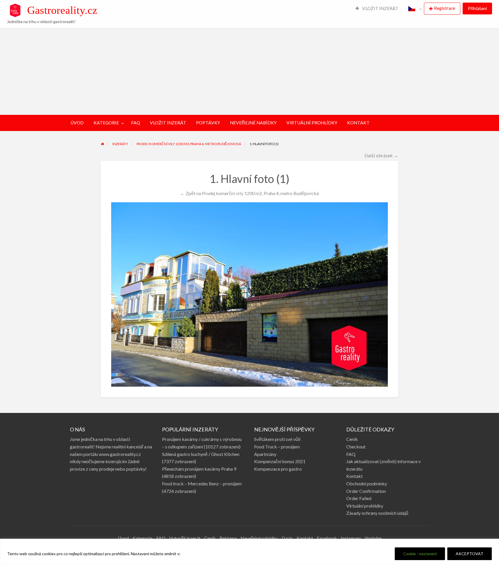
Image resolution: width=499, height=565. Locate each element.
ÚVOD (77, 122)
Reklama (228, 538)
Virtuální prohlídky (364, 505)
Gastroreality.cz (62, 10)
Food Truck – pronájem (277, 446)
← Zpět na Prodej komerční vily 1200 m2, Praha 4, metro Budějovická (249, 193)
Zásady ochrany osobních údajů (377, 513)
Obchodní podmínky (366, 483)
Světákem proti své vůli (277, 439)
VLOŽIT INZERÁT (380, 8)
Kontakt (354, 476)
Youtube (373, 538)
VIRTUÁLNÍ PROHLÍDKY (311, 122)
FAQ (135, 122)
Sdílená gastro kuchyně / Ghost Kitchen (200, 454)
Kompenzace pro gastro (278, 469)
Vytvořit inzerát (184, 538)
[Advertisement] (249, 71)
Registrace (444, 8)
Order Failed (358, 498)
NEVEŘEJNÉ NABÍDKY (253, 122)
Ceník (352, 439)
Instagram (351, 538)
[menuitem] (377, 9)
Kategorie (142, 538)
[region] (249, 552)
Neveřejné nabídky (259, 538)
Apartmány (265, 454)
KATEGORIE (106, 122)
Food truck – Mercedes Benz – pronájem (202, 483)
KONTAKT (358, 122)
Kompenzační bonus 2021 (280, 461)
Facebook (327, 538)
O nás (287, 538)
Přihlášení (477, 8)
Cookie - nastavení (420, 553)
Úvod (123, 538)
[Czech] (413, 9)
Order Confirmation (366, 491)
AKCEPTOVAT (469, 553)
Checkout (356, 446)
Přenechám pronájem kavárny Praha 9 (199, 469)
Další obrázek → (381, 155)
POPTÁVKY (208, 122)
